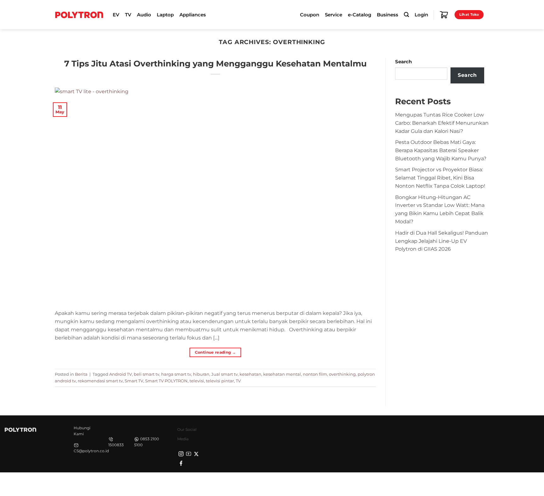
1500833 (116, 444)
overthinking (342, 374)
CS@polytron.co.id (91, 450)
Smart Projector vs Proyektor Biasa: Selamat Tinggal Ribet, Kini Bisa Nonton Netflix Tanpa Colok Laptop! (440, 177)
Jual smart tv (224, 374)
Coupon (309, 15)
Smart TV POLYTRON (166, 380)
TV (238, 380)
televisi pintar (220, 380)
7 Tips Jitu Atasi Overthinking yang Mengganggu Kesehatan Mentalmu (215, 63)
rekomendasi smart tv (100, 380)
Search (403, 62)
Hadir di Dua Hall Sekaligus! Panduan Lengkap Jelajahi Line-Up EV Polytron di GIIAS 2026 (441, 241)
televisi (197, 380)
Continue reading (215, 352)
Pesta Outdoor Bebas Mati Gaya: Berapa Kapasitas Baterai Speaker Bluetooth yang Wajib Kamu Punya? (440, 150)
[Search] (406, 14)
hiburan (201, 374)
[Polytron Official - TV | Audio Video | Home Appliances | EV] (79, 14)
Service (333, 15)
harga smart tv (176, 374)
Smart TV (134, 380)
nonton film (315, 374)
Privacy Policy (390, 483)
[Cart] (444, 15)
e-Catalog (359, 15)
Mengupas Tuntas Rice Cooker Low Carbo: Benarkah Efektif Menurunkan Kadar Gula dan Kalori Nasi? (442, 122)
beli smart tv (146, 374)
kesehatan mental (282, 374)
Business (387, 15)
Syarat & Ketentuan (430, 483)
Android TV (120, 374)
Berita (81, 374)
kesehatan (250, 374)
